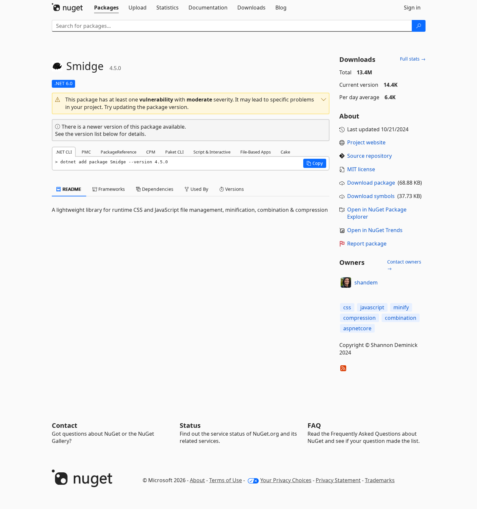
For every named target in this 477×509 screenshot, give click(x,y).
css (347, 307)
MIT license (361, 169)
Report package (367, 243)
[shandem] (346, 282)
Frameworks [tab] (111, 189)
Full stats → (413, 59)
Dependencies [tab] (157, 189)
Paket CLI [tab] (174, 152)
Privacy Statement (338, 480)
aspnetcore (357, 328)
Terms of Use (225, 480)
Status (190, 425)
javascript (372, 307)
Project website (366, 142)
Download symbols (371, 196)
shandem (366, 282)
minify (401, 307)
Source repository (369, 155)
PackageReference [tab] (118, 152)
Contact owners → (404, 265)
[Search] (419, 26)
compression (359, 317)
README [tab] (71, 189)
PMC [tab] (86, 152)
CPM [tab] (150, 152)
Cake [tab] (285, 152)
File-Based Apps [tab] (255, 152)
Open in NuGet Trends (375, 230)
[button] (191, 103)
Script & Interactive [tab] (211, 152)
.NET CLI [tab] (64, 152)
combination (400, 317)
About (197, 480)
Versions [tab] (234, 189)
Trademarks (380, 480)
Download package (371, 182)
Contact (64, 425)
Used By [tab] (198, 189)
